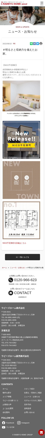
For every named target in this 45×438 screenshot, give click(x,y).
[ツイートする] (37, 43)
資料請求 (27, 408)
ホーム (4, 268)
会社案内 (6, 412)
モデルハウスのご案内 (33, 400)
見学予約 (27, 405)
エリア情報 (7, 397)
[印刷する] (40, 44)
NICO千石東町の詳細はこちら (14, 243)
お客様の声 (7, 405)
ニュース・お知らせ (17, 268)
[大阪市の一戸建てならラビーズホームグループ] (14, 3)
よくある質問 (8, 408)
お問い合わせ (29, 412)
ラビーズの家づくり (10, 400)
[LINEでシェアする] (31, 43)
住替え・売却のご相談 (33, 393)
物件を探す (7, 393)
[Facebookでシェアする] (34, 43)
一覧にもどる (23, 257)
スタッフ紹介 (29, 389)
